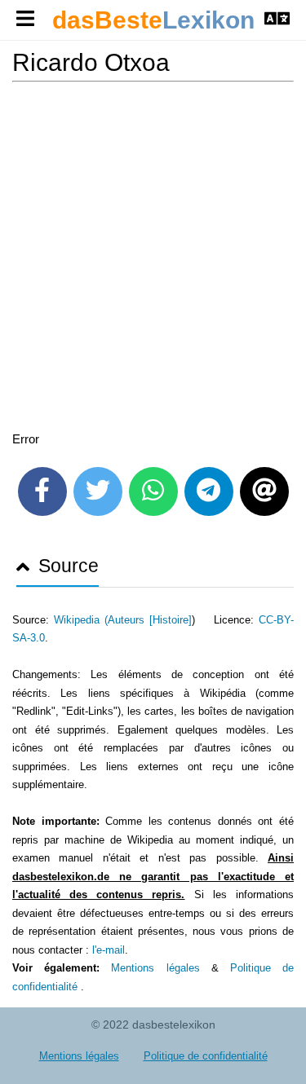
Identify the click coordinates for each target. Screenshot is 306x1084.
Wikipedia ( (81, 620)
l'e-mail (108, 950)
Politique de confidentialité (206, 1056)
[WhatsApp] (153, 491)
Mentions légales (155, 968)
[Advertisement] (153, 259)
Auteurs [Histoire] (150, 620)
